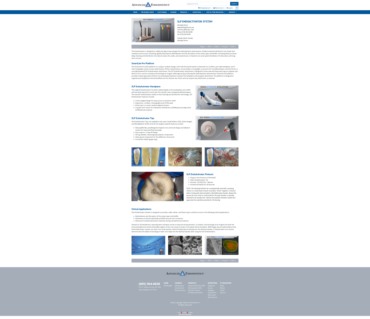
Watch (222, 288)
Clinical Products (194, 290)
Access (210, 288)
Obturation (212, 295)
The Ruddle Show (147, 12)
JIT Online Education (195, 293)
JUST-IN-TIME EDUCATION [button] (214, 12)
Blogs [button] (202, 47)
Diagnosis (211, 286)
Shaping (211, 290)
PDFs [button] (233, 47)
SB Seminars (179, 286)
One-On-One (179, 288)
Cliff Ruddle (162, 12)
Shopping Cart (205, 8)
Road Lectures (180, 290)
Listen (222, 290)
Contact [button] (232, 12)
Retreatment (212, 297)
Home (135, 12)
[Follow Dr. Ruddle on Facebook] (237, 8)
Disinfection (212, 293)
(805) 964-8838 (149, 284)
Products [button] (183, 12)
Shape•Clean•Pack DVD (196, 286)
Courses (173, 12)
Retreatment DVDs (195, 288)
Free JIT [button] (224, 47)
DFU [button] (209, 47)
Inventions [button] (197, 12)
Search (234, 4)
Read (222, 286)
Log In (230, 8)
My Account (219, 8)
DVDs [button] (217, 47)
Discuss (223, 293)
